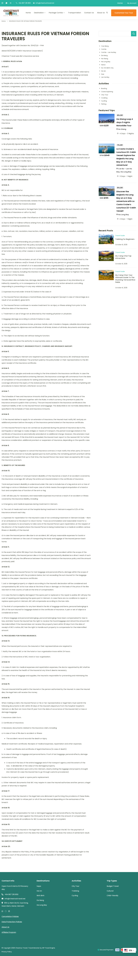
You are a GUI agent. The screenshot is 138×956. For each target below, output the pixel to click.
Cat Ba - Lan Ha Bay (108, 52)
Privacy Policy (7, 952)
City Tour (104, 95)
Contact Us (89, 12)
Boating (104, 88)
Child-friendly (112, 895)
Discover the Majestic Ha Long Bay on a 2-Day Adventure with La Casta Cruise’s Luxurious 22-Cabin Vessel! (126, 201)
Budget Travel (113, 886)
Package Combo (56, 12)
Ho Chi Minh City (107, 68)
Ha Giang (104, 59)
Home (28, 12)
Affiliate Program (9, 932)
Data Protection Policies (12, 922)
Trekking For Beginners (124, 239)
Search (133, 33)
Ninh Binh (40, 895)
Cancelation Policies (10, 916)
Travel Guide (120, 235)
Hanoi (103, 65)
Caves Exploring (107, 92)
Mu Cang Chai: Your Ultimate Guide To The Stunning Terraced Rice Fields (125, 278)
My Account (131, 3)
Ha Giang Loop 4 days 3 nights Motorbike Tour (124, 122)
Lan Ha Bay (105, 77)
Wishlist (120, 3)
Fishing (103, 104)
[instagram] (2, 3)
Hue (102, 74)
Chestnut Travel (21, 948)
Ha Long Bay (105, 62)
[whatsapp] (6, 3)
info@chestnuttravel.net (45, 3)
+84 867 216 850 (24, 3)
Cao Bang (105, 46)
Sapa (39, 886)
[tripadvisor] (10, 3)
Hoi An (103, 71)
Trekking (75, 891)
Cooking (104, 98)
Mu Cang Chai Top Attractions (123, 257)
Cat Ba (103, 49)
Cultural (110, 891)
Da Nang (104, 55)
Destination (39, 12)
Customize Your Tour (124, 13)
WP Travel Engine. (48, 948)
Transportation (74, 12)
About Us (101, 12)
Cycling (104, 101)
